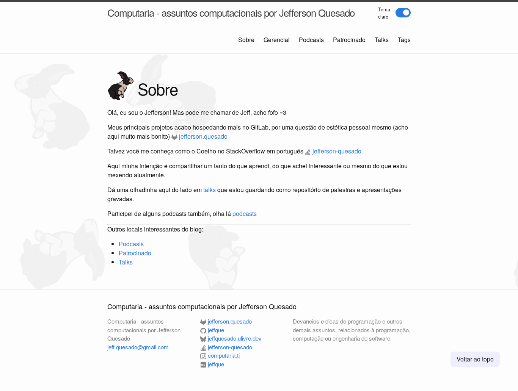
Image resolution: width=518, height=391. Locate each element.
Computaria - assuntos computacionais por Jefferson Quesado (231, 12)
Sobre (246, 39)
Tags (404, 39)
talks (209, 189)
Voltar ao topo (475, 359)
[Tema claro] (403, 12)
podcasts (244, 213)
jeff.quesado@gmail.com (138, 347)
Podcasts (311, 39)
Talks (382, 39)
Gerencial (277, 39)
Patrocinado (349, 39)
